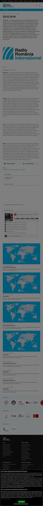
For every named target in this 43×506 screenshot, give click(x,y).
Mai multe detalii (32, 476)
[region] (21, 488)
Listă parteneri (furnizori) (6, 498)
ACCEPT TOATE (21, 501)
